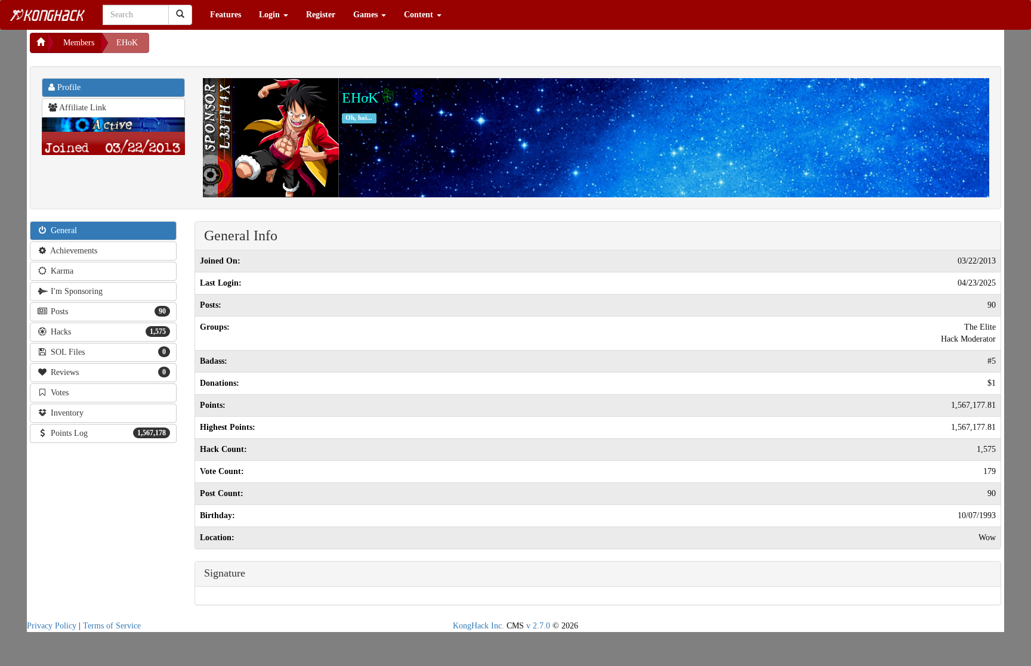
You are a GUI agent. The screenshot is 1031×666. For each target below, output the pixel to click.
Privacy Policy (51, 625)
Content (420, 14)
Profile (68, 87)
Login (270, 14)
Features (225, 14)
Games (366, 14)
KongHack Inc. (478, 625)
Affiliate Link (81, 107)
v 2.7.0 (538, 625)
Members (78, 42)
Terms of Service (112, 625)
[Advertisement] (244, 48)
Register (320, 14)
